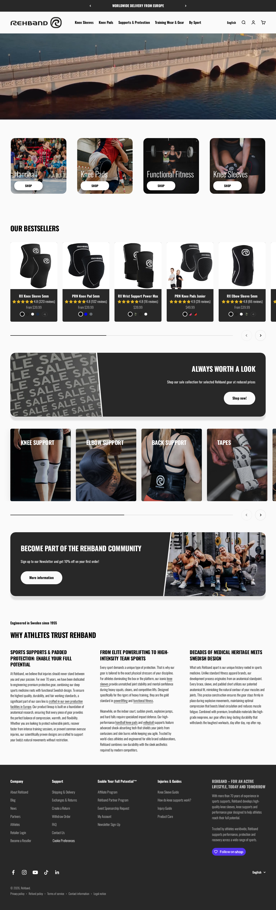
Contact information (79, 893)
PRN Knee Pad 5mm (86, 296)
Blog (13, 800)
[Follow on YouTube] (35, 872)
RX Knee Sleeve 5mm (34, 296)
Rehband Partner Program (113, 800)
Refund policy (36, 893)
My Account (104, 816)
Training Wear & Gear (169, 22)
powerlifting (121, 700)
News (13, 808)
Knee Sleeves (84, 22)
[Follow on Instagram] (24, 872)
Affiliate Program (107, 792)
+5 (45, 314)
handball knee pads (126, 722)
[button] (23, 301)
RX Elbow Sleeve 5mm (242, 296)
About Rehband (19, 792)
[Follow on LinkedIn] (57, 872)
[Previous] (90, 6)
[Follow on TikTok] (46, 872)
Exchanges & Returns (64, 800)
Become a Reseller (20, 840)
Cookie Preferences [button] (63, 840)
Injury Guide (165, 808)
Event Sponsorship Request (113, 808)
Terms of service (55, 893)
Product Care (165, 816)
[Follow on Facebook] (13, 872)
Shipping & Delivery (63, 792)
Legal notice (100, 893)
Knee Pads (106, 22)
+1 (253, 314)
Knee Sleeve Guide (168, 792)
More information (41, 577)
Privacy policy (17, 893)
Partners (15, 816)
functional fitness (143, 700)
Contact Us (58, 832)
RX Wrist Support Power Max (138, 296)
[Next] (186, 6)
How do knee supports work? (174, 800)
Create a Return (61, 808)
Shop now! (239, 398)
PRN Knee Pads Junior (190, 296)
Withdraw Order (61, 816)
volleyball (148, 722)
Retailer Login (18, 832)
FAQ (54, 824)
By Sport (195, 22)
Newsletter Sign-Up (109, 824)
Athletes (15, 824)
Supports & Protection (134, 22)
